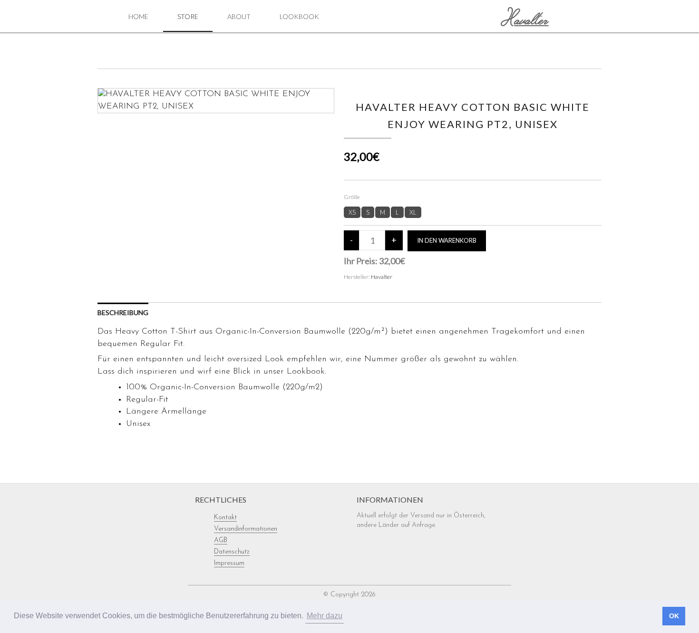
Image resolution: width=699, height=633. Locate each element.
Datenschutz (232, 551)
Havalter (381, 276)
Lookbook (299, 16)
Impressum (229, 563)
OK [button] (674, 616)
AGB (220, 540)
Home (138, 16)
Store (187, 16)
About (239, 16)
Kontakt (225, 517)
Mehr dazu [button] (324, 616)
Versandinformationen (245, 529)
